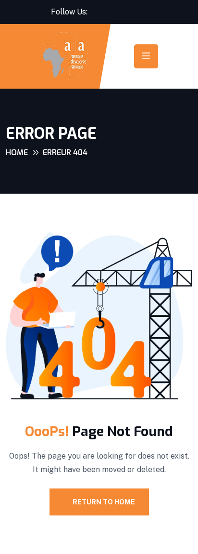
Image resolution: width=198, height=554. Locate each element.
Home (17, 152)
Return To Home (104, 502)
